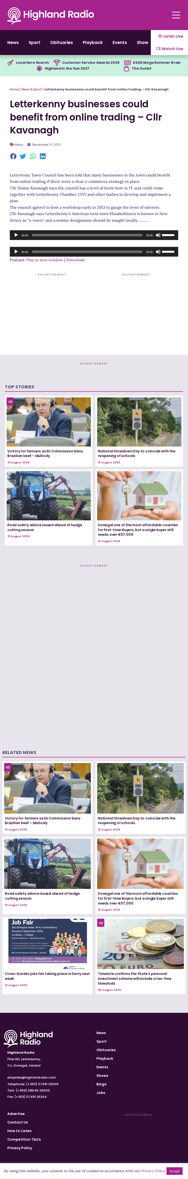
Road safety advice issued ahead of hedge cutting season (44, 527)
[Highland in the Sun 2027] (39, 69)
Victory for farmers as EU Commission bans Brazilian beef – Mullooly (45, 453)
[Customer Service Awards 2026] (57, 63)
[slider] (169, 234)
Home (14, 89)
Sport (34, 42)
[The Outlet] (126, 69)
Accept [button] (174, 1171)
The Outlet (142, 68)
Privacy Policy (19, 1148)
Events (120, 42)
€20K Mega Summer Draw (156, 62)
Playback (93, 42)
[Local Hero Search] (10, 63)
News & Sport (32, 89)
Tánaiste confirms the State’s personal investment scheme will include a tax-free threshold (134, 978)
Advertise (16, 1113)
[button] (13, 157)
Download (75, 259)
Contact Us (17, 1122)
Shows (144, 42)
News (13, 42)
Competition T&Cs (24, 1139)
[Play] (16, 235)
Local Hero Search (32, 62)
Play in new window (44, 259)
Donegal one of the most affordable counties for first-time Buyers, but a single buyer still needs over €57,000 (138, 530)
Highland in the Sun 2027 (67, 68)
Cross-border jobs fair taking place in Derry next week (47, 976)
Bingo (101, 1084)
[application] (94, 235)
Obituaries (61, 42)
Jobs (100, 1092)
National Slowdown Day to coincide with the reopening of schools (137, 453)
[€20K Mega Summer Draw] (127, 63)
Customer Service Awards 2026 (90, 62)
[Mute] (158, 235)
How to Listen (19, 1130)
